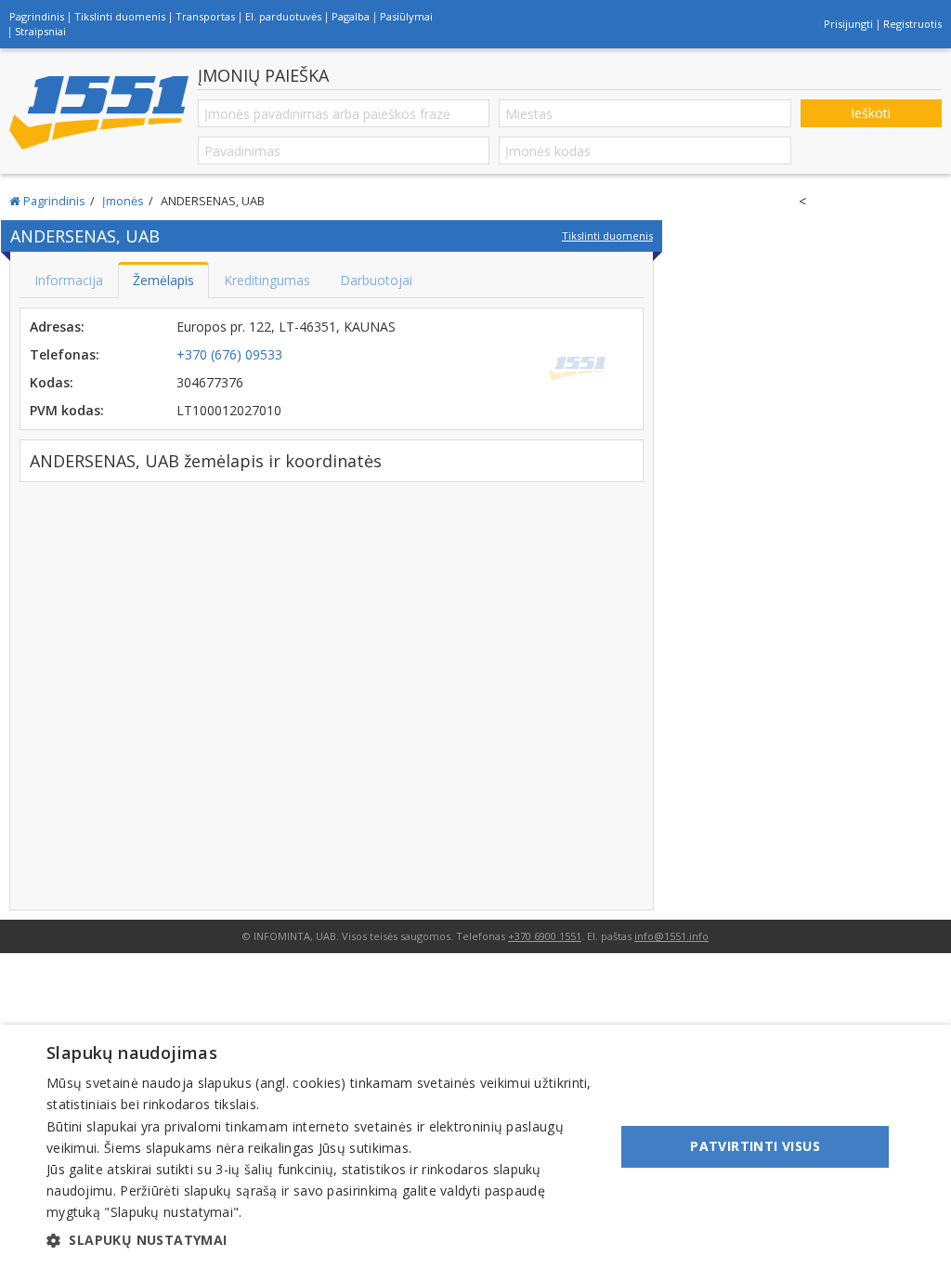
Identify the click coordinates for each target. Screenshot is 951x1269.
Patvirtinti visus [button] (755, 1146)
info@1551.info (671, 936)
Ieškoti (871, 113)
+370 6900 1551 (544, 936)
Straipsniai (40, 31)
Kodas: (51, 382)
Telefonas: (64, 354)
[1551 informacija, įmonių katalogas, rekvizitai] (99, 113)
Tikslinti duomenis (119, 16)
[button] (322, 1240)
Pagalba (351, 16)
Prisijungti (848, 24)
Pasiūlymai (406, 16)
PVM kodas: (67, 410)
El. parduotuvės (283, 16)
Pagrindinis (36, 16)
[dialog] (475, 1147)
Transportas (205, 16)
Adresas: (57, 326)
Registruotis (912, 24)
